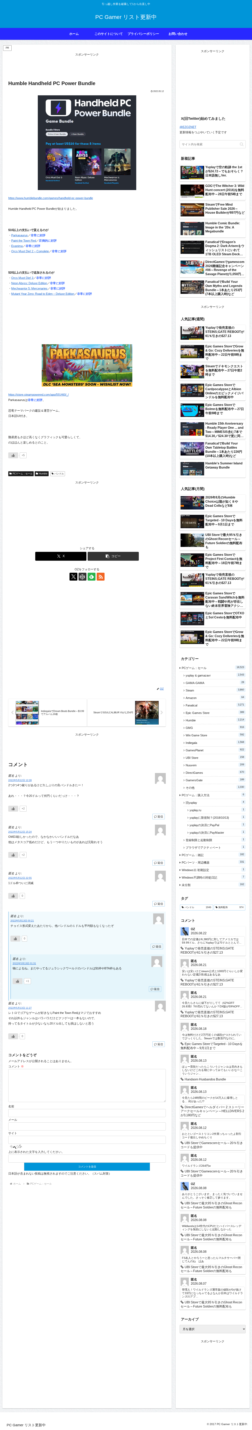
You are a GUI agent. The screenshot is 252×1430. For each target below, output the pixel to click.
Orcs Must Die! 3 (22, 277)
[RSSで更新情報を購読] (101, 577)
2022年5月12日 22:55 (20, 878)
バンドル (59, 473)
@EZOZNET (188, 127)
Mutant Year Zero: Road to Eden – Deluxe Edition (42, 293)
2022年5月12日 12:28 (20, 780)
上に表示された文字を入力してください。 (36, 1151)
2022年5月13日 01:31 (24, 963)
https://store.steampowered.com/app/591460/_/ (38, 394)
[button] (113, 556)
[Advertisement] (87, 66)
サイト (12, 1133)
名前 (11, 1106)
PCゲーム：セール (22, 473)
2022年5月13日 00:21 (22, 920)
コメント (16, 1066)
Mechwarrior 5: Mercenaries (29, 288)
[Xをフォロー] (73, 577)
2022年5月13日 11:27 (20, 1008)
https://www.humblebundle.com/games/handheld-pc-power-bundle (50, 198)
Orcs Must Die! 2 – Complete (30, 251)
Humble (43, 473)
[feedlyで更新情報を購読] (91, 577)
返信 (160, 816)
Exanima (17, 246)
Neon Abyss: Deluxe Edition (29, 283)
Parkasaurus (19, 235)
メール (12, 1119)
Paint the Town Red (23, 240)
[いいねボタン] (13, 455)
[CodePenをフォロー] (82, 577)
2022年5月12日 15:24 (20, 832)
